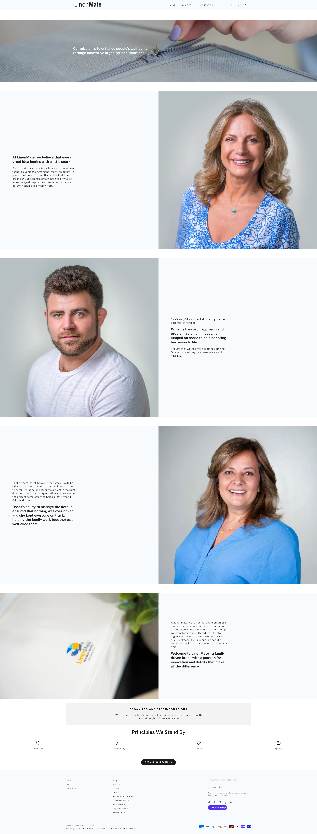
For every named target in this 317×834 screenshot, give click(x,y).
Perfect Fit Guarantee (123, 796)
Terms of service (114, 828)
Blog (114, 780)
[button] (232, 5)
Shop (68, 780)
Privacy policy (101, 828)
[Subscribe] (250, 787)
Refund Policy (119, 813)
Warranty (117, 788)
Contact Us (71, 788)
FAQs (115, 793)
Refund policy (88, 828)
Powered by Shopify (73, 829)
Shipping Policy (120, 808)
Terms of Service (120, 801)
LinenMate (76, 825)
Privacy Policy (119, 805)
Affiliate (116, 784)
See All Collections (158, 762)
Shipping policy (129, 828)
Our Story (70, 784)
